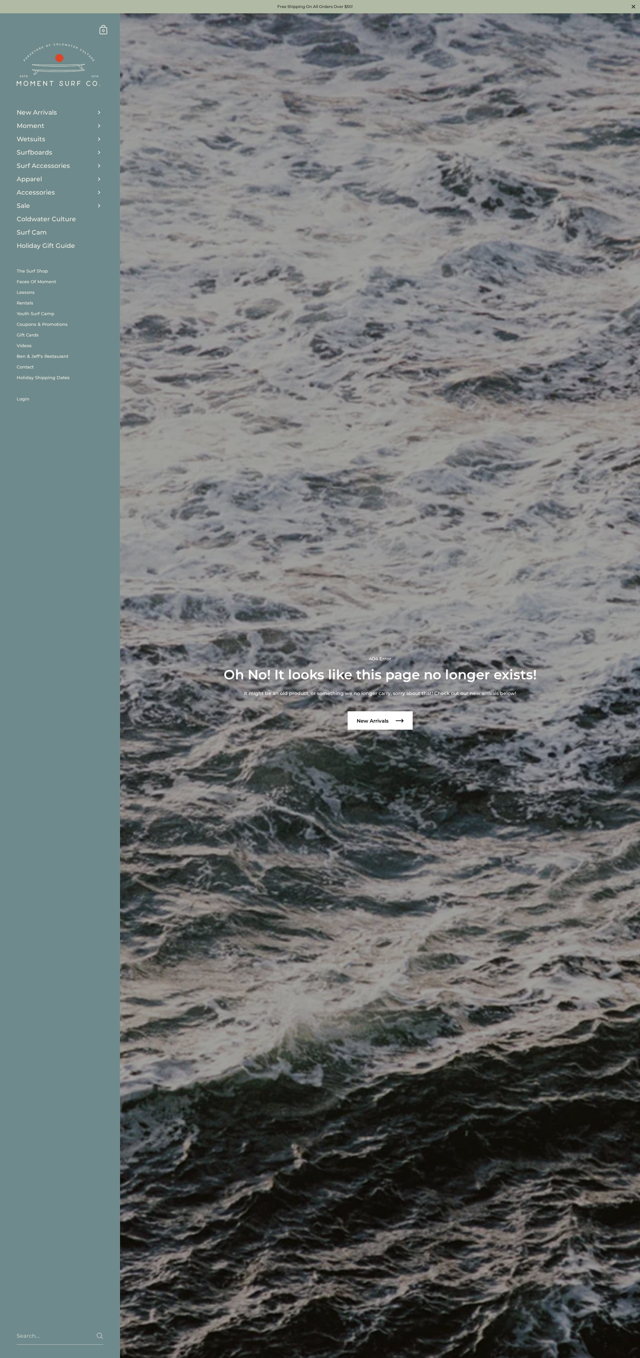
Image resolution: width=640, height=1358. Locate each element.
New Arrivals (373, 721)
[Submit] (99, 1335)
